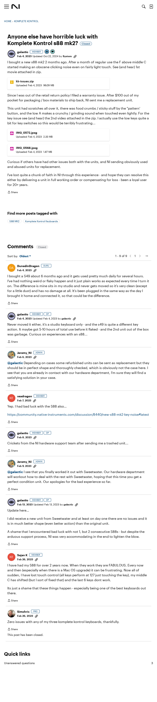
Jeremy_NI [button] (24, 352)
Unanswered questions (78, 663)
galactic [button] (22, 52)
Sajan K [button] (22, 555)
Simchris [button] (23, 611)
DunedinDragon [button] (28, 266)
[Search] (143, 6)
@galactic (15, 363)
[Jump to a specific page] (146, 256)
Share (12, 193)
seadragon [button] (24, 396)
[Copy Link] (75, 56)
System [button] (67, 56)
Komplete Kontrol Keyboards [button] (41, 221)
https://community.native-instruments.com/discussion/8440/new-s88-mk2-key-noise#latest (78, 414)
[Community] (15, 6)
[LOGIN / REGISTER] (151, 6)
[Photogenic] (47, 52)
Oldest (24, 256)
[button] (11, 54)
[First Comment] (52, 52)
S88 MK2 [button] (14, 221)
